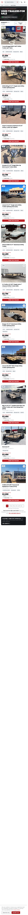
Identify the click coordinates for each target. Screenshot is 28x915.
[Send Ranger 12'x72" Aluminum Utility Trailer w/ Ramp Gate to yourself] (24, 305)
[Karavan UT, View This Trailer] (13, 435)
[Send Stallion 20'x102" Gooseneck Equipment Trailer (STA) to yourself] (24, 466)
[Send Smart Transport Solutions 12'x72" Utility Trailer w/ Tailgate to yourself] (24, 107)
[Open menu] (24, 2)
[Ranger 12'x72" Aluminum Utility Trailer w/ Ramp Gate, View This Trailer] (13, 313)
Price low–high (19, 23)
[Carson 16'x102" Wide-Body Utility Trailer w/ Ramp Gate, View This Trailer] (13, 354)
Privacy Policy (16, 909)
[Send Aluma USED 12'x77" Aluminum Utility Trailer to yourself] (24, 226)
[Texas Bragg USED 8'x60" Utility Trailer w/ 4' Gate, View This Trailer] (13, 35)
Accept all (16, 912)
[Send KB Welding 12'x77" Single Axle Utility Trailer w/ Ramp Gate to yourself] (24, 67)
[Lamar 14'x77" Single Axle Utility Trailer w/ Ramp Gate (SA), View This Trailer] (13, 194)
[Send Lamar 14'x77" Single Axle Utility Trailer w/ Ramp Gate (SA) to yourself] (24, 186)
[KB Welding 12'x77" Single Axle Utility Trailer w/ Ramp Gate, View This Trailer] (13, 75)
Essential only (6, 912)
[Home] (2, 5)
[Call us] (21, 2)
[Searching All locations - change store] (17, 2)
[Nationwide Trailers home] (2, 2)
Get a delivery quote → (15, 513)
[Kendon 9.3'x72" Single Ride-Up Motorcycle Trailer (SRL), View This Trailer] (13, 154)
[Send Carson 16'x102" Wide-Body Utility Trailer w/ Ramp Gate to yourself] (24, 347)
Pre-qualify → (6, 523)
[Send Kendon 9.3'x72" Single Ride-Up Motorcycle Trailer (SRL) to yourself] (24, 147)
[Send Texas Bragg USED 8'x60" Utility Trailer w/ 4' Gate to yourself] (24, 28)
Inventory (7, 5)
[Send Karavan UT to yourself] (24, 428)
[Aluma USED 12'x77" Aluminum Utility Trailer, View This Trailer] (13, 233)
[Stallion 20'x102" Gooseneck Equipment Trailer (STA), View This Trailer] (13, 473)
